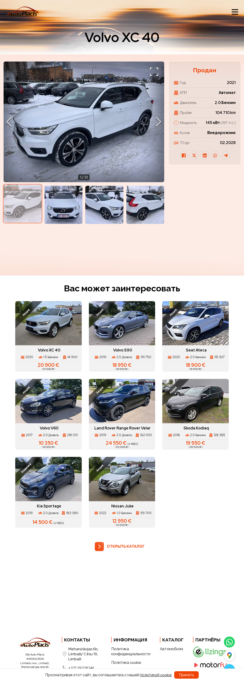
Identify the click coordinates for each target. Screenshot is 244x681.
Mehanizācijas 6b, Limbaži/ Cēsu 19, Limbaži (83, 653)
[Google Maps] (229, 655)
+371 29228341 (81, 668)
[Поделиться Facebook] (183, 155)
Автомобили (171, 648)
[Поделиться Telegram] (225, 155)
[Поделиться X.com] (194, 155)
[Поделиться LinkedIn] (204, 155)
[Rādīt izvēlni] (235, 12)
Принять (186, 674)
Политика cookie (126, 662)
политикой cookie (156, 674)
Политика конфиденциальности (130, 651)
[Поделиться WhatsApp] (215, 155)
